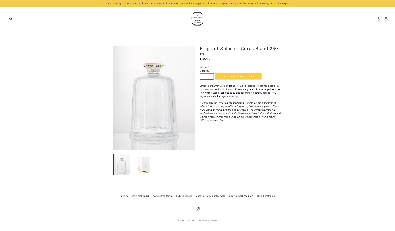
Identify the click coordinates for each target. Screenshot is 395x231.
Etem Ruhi (190, 221)
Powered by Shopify (208, 221)
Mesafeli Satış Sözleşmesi (210, 196)
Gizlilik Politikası (266, 196)
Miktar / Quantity (204, 69)
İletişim (124, 196)
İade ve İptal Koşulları (241, 196)
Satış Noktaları (140, 196)
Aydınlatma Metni (162, 196)
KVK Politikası (184, 196)
